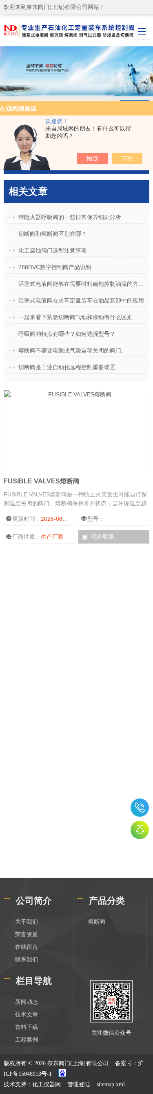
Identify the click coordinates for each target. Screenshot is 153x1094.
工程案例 (26, 1040)
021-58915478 (140, 807)
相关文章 (28, 191)
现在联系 (102, 536)
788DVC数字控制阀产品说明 (54, 267)
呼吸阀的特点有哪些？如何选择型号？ (66, 334)
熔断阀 (96, 922)
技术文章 (26, 1014)
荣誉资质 (26, 934)
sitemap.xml (111, 1084)
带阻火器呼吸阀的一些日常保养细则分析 (69, 217)
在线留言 (26, 947)
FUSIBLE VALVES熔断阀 (42, 481)
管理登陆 (78, 1084)
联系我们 (26, 960)
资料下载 (26, 1027)
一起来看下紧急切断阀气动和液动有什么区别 (75, 317)
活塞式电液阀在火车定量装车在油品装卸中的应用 (81, 300)
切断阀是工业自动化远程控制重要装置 (66, 367)
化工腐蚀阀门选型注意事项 (52, 250)
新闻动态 (26, 1002)
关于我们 (26, 922)
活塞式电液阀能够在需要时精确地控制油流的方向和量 (82, 284)
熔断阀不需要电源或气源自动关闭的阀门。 (72, 350)
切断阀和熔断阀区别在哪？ (52, 234)
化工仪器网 (46, 1084)
